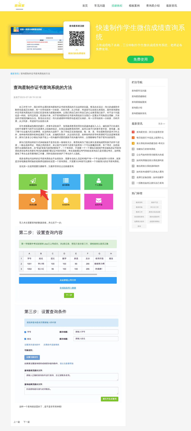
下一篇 (26, 422)
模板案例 (134, 5)
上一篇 (17, 422)
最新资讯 (171, 5)
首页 (85, 5)
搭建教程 (117, 5)
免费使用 (140, 59)
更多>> (161, 123)
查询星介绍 (153, 5)
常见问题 (99, 5)
